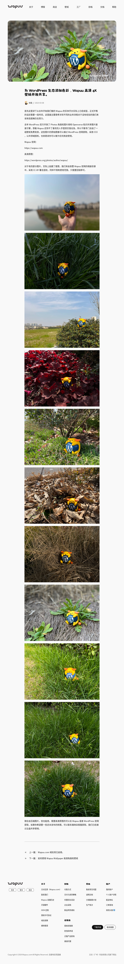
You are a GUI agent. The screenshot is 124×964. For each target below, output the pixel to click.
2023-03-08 (39, 102)
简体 (12, 890)
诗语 (30, 102)
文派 (59, 954)
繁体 (21, 890)
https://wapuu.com (33, 148)
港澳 (30, 890)
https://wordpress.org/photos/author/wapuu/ (46, 160)
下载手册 (97, 927)
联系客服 (110, 927)
